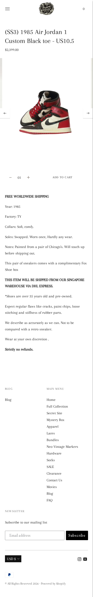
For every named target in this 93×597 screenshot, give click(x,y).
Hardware (54, 453)
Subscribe (77, 535)
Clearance (54, 473)
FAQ (50, 500)
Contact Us (54, 480)
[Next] (88, 113)
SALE (50, 467)
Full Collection (57, 406)
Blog (8, 400)
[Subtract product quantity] (28, 177)
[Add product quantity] (10, 177)
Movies (52, 487)
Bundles (53, 440)
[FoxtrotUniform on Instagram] (79, 560)
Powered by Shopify (53, 583)
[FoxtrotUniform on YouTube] (85, 560)
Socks (51, 460)
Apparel (53, 426)
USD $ (11, 559)
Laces (51, 433)
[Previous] (5, 113)
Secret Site (54, 413)
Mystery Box (55, 420)
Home (51, 400)
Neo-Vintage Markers (62, 447)
